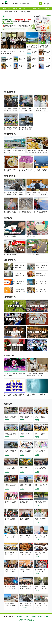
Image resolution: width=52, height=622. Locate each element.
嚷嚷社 (24, 8)
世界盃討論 (46, 8)
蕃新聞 (4, 8)
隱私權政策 (33, 616)
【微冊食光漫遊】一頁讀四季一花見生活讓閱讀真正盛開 (41, 417)
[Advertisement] (26, 80)
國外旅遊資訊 (10, 260)
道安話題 (8, 218)
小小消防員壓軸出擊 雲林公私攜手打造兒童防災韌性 (10, 520)
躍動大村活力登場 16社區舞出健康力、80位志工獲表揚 (26, 417)
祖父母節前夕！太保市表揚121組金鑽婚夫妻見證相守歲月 (10, 503)
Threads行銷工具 (37, 8)
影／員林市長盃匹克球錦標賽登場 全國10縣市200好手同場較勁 (11, 417)
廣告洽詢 (46, 616)
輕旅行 (9, 8)
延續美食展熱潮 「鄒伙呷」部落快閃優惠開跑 (25, 554)
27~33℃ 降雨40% (25, 11)
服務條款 (27, 616)
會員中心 (21, 616)
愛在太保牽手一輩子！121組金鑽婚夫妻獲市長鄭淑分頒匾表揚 (10, 469)
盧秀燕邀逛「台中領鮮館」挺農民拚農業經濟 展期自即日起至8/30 (26, 452)
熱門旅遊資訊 (10, 134)
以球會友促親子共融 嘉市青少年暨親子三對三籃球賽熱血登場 (41, 434)
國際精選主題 (10, 297)
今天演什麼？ (10, 355)
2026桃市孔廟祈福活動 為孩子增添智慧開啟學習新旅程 (41, 571)
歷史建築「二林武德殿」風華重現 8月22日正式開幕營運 (41, 554)
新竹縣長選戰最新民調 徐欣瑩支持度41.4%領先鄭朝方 (41, 520)
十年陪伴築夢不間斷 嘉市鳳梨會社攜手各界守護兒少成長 (11, 554)
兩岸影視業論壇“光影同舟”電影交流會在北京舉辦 (25, 503)
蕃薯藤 (6, 3)
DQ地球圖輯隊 (17, 8)
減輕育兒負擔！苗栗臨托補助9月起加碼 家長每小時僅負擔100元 (10, 434)
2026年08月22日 (8, 12)
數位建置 (40, 616)
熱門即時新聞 (10, 92)
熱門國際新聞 (10, 176)
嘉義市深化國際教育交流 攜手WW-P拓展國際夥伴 (41, 469)
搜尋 (29, 8)
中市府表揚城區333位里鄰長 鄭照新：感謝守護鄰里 (25, 520)
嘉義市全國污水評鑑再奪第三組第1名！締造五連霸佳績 (25, 486)
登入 (45, 3)
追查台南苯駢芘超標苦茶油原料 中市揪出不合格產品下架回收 (25, 537)
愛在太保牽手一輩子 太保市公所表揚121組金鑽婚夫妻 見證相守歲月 (41, 486)
